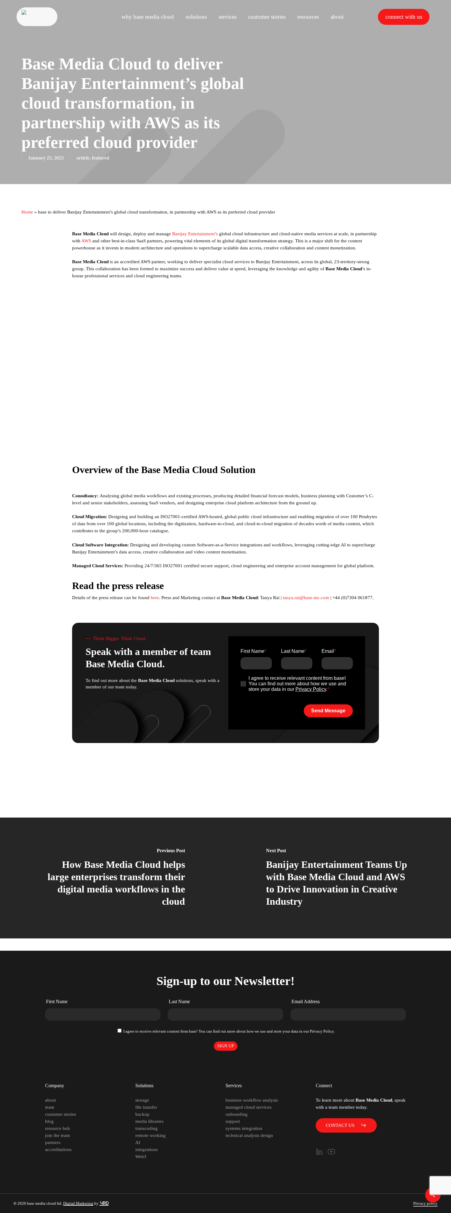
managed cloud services (249, 1107)
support (233, 1121)
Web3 (140, 1156)
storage (142, 1100)
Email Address (305, 1001)
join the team (57, 1135)
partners (52, 1142)
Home (27, 212)
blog (49, 1121)
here (155, 597)
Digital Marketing (78, 1203)
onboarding (237, 1114)
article (82, 157)
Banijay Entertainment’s (195, 233)
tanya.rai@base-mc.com (306, 597)
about (50, 1100)
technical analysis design (249, 1135)
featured (100, 157)
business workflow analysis (252, 1100)
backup (142, 1114)
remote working (150, 1135)
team (49, 1107)
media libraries (149, 1121)
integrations (146, 1149)
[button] (346, 1125)
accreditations (58, 1149)
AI (137, 1142)
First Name (56, 1001)
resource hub (57, 1128)
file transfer (146, 1107)
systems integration (244, 1128)
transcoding (146, 1128)
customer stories (60, 1114)
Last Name (179, 1001)
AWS (86, 240)
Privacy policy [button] (425, 1203)
